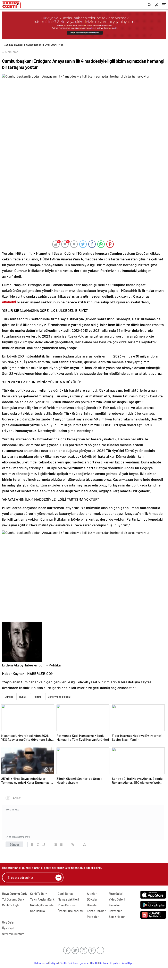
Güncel (9, 696)
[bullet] (61, 844)
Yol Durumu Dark (13, 899)
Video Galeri (117, 899)
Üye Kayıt (8, 928)
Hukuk (22, 696)
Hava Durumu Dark (14, 893)
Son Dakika (37, 911)
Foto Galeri (116, 893)
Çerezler (85, 963)
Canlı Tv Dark (38, 893)
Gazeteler (115, 911)
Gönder (14, 844)
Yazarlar (114, 905)
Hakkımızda (41, 963)
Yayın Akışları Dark (42, 899)
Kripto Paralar (96, 911)
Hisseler (92, 905)
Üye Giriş (8, 922)
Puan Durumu (67, 905)
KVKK (94, 963)
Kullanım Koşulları (109, 963)
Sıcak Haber (117, 916)
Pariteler (93, 916)
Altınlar (92, 893)
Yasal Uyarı (128, 963)
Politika (37, 696)
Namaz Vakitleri (68, 899)
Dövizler (92, 899)
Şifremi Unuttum (13, 934)
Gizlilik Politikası (68, 963)
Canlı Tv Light (11, 905)
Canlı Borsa (65, 893)
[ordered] (55, 844)
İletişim (53, 963)
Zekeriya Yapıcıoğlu (59, 696)
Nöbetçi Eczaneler (42, 905)
